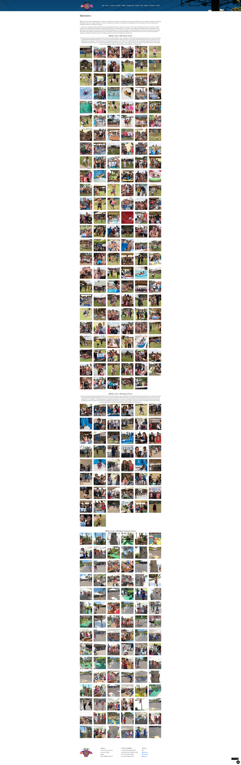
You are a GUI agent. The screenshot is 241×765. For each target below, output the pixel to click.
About (107, 5)
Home (103, 5)
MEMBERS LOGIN (130, 5)
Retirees (146, 5)
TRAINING (137, 5)
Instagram (145, 754)
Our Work (118, 5)
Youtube (145, 756)
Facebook (145, 752)
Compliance (152, 5)
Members (124, 5)
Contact (158, 5)
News (141, 5)
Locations (112, 5)
